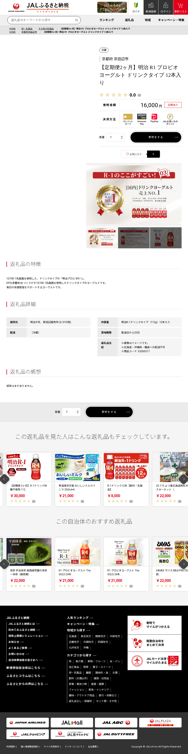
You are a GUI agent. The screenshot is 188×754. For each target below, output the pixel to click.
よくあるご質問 (17, 647)
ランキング (106, 20)
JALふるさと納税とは (21, 623)
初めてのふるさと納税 (21, 629)
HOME (12, 28)
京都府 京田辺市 (115, 59)
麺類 (88, 672)
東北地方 (86, 636)
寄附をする (156, 137)
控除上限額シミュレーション (26, 635)
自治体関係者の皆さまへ (23, 660)
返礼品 (129, 20)
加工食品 (74, 667)
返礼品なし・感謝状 (80, 701)
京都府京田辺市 (29, 32)
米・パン (115, 661)
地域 (148, 20)
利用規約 (10, 746)
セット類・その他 (106, 701)
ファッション (76, 689)
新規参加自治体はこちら (23, 668)
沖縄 (85, 647)
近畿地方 (74, 641)
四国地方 (103, 641)
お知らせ (13, 641)
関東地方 (100, 636)
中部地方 (115, 636)
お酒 (115, 672)
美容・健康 (97, 684)
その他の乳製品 (46, 28)
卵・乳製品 (26, 28)
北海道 (73, 636)
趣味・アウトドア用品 (82, 695)
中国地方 (88, 641)
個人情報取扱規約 (29, 746)
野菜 (85, 667)
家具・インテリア (98, 689)
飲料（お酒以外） (79, 678)
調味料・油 (101, 672)
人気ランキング (78, 618)
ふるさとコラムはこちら (23, 676)
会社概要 (92, 746)
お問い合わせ (16, 654)
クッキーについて (73, 746)
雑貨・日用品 (101, 678)
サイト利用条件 (51, 746)
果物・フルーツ (97, 661)
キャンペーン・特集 (171, 20)
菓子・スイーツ (102, 667)
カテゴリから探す (79, 655)
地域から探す (76, 630)
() (139, 95)
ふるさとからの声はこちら (25, 684)
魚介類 (79, 661)
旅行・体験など (108, 695)
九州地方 (74, 647)
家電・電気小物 (78, 684)
